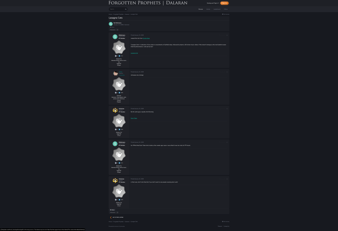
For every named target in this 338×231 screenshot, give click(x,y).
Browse (201, 9)
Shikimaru (118, 23)
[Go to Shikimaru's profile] (111, 24)
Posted (137, 35)
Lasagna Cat (134, 53)
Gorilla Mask (146, 38)
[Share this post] (226, 35)
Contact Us (226, 226)
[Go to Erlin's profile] (115, 73)
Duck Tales (134, 118)
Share (112, 27)
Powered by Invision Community (117, 226)
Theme (219, 226)
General (127, 25)
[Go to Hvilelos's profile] (115, 110)
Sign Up (224, 3)
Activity (208, 9)
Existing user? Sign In (212, 3)
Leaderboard (217, 9)
